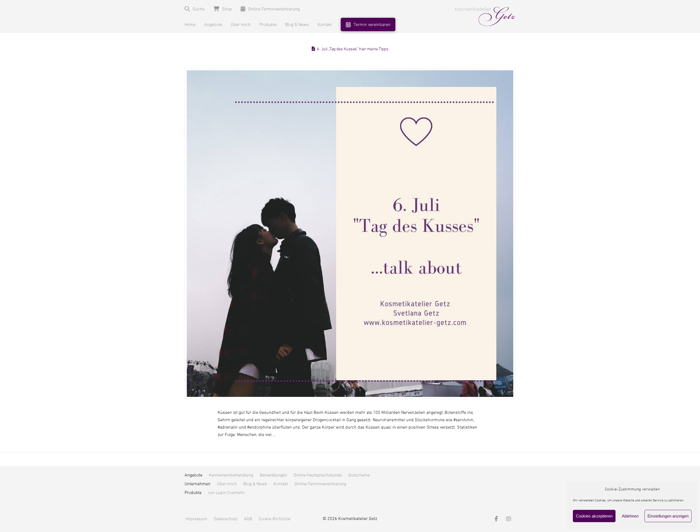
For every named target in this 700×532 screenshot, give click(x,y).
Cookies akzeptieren (594, 516)
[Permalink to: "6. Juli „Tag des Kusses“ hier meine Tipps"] (350, 233)
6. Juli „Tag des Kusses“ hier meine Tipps (352, 49)
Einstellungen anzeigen (668, 516)
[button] (195, 8)
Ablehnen (630, 516)
